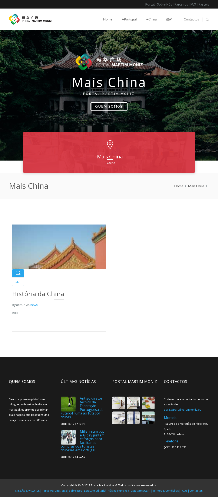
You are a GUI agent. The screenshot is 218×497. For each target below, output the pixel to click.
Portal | (150, 4)
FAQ (193, 4)
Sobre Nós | (165, 4)
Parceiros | (182, 4)
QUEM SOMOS (109, 106)
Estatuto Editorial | (96, 491)
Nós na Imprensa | (119, 491)
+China (151, 19)
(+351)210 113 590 (175, 447)
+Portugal (129, 19)
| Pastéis (203, 4)
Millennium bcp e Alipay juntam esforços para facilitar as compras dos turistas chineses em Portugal (82, 440)
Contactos (191, 19)
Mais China (196, 186)
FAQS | (185, 491)
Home (107, 19)
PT (172, 19)
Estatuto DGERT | (142, 491)
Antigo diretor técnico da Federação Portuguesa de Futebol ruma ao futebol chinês (82, 407)
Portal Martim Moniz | (42, 491)
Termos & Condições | (167, 491)
